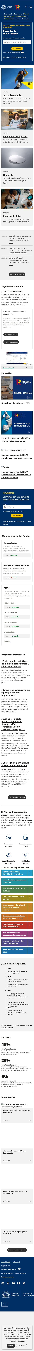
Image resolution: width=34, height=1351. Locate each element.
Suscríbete (17, 516)
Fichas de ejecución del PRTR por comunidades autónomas (16, 439)
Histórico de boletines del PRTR (16, 403)
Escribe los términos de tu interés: (14, 38)
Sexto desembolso (12, 95)
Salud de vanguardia (10, 613)
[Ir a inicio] (17, 7)
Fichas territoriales (11, 334)
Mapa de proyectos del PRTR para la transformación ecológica (16, 456)
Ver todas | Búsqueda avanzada (14, 57)
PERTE (6, 588)
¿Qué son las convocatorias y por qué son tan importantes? (15, 692)
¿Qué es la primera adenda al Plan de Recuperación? (15, 764)
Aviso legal (16, 1262)
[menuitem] (16, 1262)
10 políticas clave (21, 867)
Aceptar (10, 1346)
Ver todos (7, 641)
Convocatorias (10, 543)
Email (4, 504)
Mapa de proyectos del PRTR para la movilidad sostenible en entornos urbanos (16, 475)
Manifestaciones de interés (16, 565)
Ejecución (6, 372)
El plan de (8, 174)
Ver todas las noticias (17, 274)
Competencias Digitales (15, 136)
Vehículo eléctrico (9, 603)
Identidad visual (20, 1273)
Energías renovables (10, 622)
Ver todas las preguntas (17, 797)
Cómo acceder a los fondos (15, 536)
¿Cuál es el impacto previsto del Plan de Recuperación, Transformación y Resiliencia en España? (13, 724)
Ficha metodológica (11, 342)
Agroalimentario (9, 632)
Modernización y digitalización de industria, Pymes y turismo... (14, 907)
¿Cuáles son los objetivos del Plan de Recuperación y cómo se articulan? (15, 664)
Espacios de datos (12, 216)
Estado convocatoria (22, 52)
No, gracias (21, 1346)
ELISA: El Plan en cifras (11, 291)
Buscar (18, 48)
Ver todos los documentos (17, 1250)
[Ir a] (17, 388)
